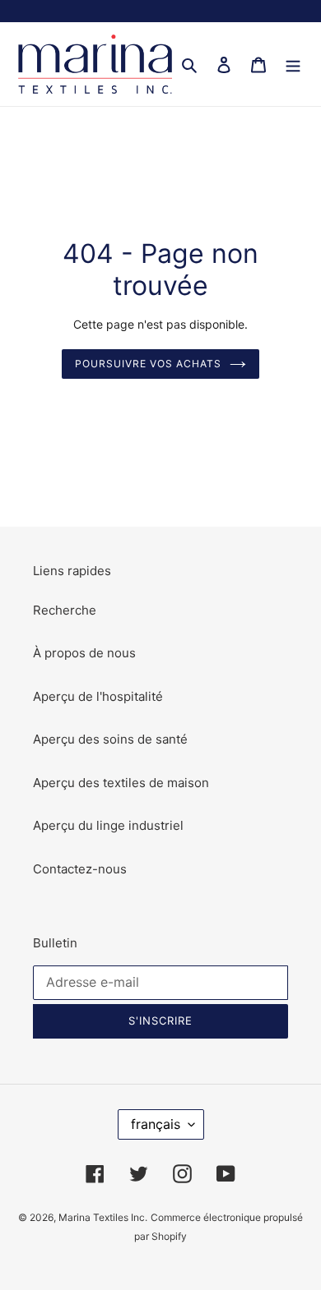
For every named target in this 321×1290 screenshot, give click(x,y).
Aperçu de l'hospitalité (98, 696)
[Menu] (293, 64)
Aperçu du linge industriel (108, 825)
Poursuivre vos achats (148, 363)
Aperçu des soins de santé (110, 739)
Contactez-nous (80, 869)
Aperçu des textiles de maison (121, 782)
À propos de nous (84, 653)
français (155, 1124)
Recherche (64, 610)
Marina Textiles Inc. (102, 1217)
